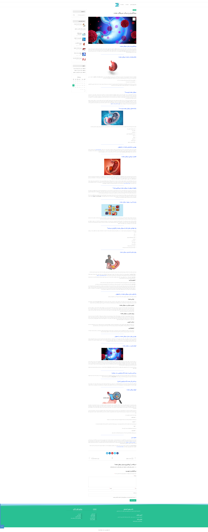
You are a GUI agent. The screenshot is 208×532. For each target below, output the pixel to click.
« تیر (85, 91)
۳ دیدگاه (77, 59)
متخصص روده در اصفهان (78, 38)
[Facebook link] (117, 453)
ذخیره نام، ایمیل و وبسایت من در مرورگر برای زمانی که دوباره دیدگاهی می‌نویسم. (124, 497)
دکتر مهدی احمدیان (133, 445)
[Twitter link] (115, 453)
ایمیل (111, 488)
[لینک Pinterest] (112, 453)
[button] (2, 526)
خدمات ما (134, 10)
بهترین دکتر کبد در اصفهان (97, 196)
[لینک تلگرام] (107, 453)
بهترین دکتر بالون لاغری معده (77, 58)
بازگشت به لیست (112, 458)
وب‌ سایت (134, 492)
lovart (84, 68)
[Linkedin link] (110, 453)
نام (135, 488)
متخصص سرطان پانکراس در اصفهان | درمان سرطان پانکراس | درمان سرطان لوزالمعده (122, 467)
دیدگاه (135, 476)
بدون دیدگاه (76, 39)
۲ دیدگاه (77, 35)
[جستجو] (74, 15)
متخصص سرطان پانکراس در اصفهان (80, 28)
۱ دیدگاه (77, 25)
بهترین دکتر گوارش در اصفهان (130, 442)
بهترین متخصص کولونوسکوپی (79, 33)
